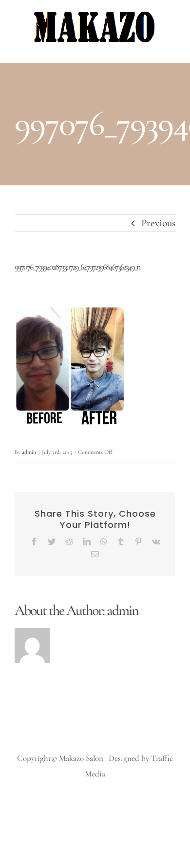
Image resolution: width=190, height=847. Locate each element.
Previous (158, 223)
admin (29, 452)
